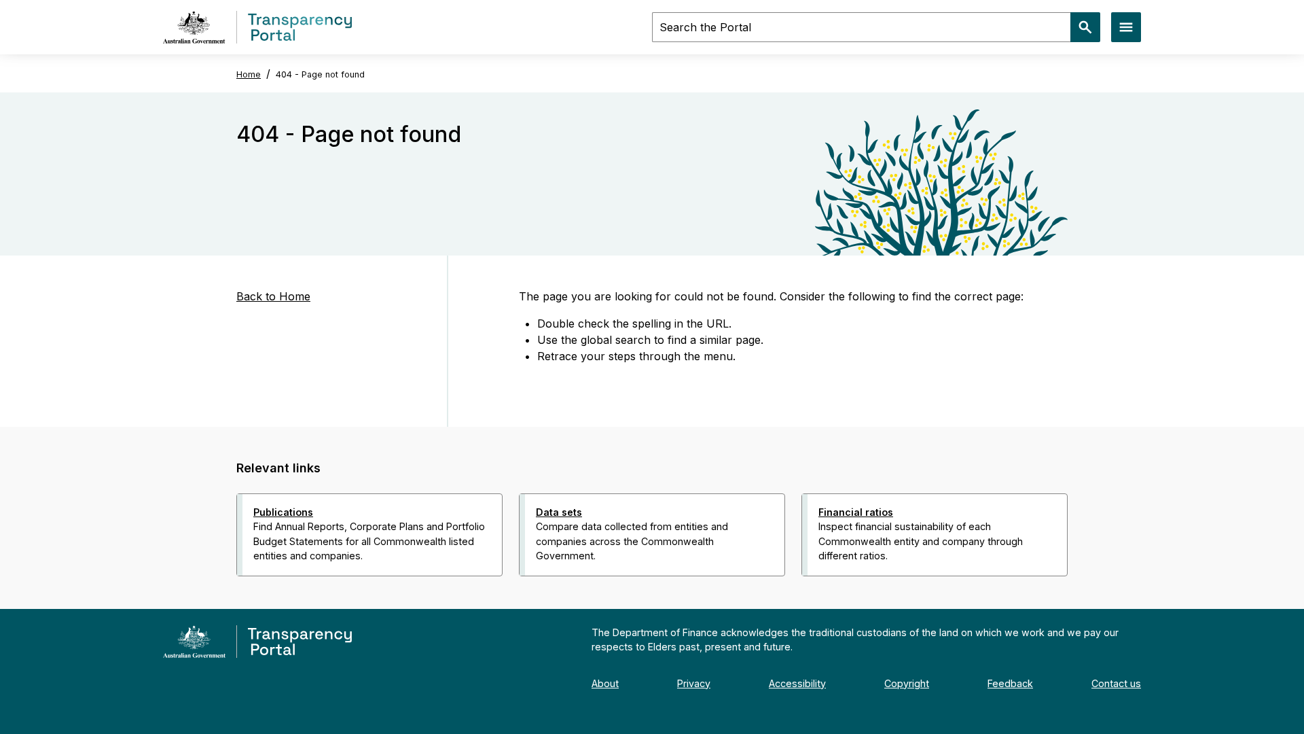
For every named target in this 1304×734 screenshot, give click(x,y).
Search (1085, 27)
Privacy (693, 683)
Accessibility (797, 683)
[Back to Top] (622, 594)
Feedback (1010, 683)
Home (248, 74)
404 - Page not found (320, 74)
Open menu (1126, 27)
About (605, 683)
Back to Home (273, 296)
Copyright (906, 683)
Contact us (1116, 683)
